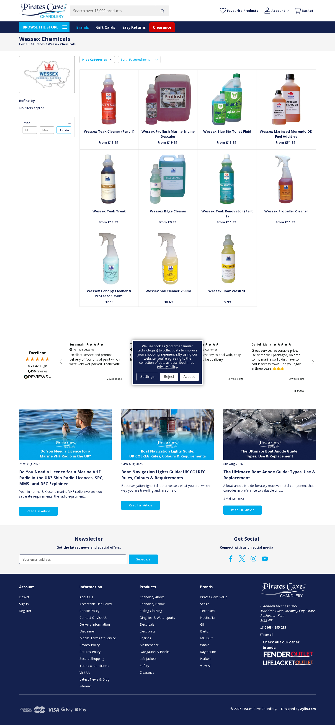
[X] (242, 558)
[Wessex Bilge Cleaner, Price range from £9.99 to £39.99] (168, 179)
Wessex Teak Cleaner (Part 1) (109, 131)
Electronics (148, 631)
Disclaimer (87, 631)
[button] (61, 361)
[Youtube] (265, 558)
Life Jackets (148, 658)
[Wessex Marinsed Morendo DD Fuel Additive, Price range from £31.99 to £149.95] (286, 99)
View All (205, 665)
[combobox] (113, 10)
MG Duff (206, 638)
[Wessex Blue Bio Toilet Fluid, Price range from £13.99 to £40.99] (227, 99)
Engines (145, 638)
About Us (86, 597)
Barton (205, 631)
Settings (147, 376)
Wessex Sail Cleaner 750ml (168, 291)
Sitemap (86, 686)
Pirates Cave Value (213, 597)
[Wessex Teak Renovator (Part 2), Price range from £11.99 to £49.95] (227, 179)
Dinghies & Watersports (157, 617)
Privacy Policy (90, 645)
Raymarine (208, 652)
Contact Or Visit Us (93, 617)
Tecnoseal (207, 611)
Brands (82, 27)
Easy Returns (134, 27)
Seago (204, 604)
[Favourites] (109, 114)
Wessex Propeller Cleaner (286, 211)
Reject (169, 376)
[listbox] (144, 59)
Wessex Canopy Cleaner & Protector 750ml (109, 293)
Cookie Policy (89, 611)
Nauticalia (207, 617)
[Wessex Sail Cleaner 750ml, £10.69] (168, 258)
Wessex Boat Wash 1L (227, 291)
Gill (202, 624)
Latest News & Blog (94, 679)
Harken (205, 658)
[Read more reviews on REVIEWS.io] (37, 377)
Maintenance (149, 645)
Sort (123, 59)
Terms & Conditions (94, 665)
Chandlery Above (152, 597)
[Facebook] (230, 558)
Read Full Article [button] (38, 511)
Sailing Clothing (151, 611)
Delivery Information (95, 624)
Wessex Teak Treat (109, 211)
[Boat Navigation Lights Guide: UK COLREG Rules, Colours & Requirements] (167, 434)
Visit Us (85, 672)
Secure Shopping (92, 658)
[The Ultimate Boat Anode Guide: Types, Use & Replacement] (269, 434)
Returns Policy (90, 652)
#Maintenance (234, 498)
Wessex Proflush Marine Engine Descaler (168, 134)
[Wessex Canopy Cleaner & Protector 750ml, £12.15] (109, 258)
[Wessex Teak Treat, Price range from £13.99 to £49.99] (109, 179)
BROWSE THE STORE (40, 27)
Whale (204, 645)
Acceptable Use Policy (96, 604)
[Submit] (162, 10)
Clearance (162, 27)
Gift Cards (105, 27)
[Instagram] (253, 558)
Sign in (24, 604)
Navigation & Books (155, 652)
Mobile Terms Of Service (98, 638)
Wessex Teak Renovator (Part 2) (227, 214)
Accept (189, 376)
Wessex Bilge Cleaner (168, 211)
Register (25, 611)
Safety (144, 665)
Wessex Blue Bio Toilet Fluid (227, 131)
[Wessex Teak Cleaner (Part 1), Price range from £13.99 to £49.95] (109, 99)
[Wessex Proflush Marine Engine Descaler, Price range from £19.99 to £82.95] (168, 99)
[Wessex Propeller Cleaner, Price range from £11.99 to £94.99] (286, 179)
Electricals (147, 624)
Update (64, 130)
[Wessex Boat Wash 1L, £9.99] (227, 258)
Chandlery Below (152, 604)
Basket (24, 597)
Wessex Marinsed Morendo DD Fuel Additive (286, 134)
